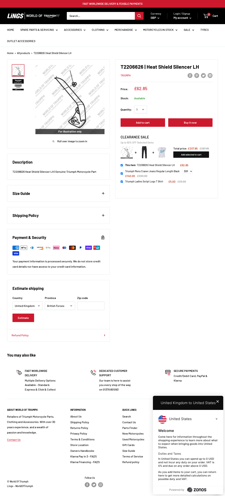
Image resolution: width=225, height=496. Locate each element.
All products (23, 53)
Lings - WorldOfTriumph (20, 486)
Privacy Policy (78, 433)
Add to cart (143, 122)
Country (17, 298)
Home (10, 53)
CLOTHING (98, 29)
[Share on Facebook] (190, 75)
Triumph (126, 75)
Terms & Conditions (82, 439)
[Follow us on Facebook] (87, 484)
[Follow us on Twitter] (93, 484)
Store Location (79, 445)
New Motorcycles (133, 433)
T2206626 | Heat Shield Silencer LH (150, 165)
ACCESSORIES (73, 29)
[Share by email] (210, 75)
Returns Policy (79, 427)
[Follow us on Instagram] (100, 484)
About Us (76, 416)
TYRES (204, 29)
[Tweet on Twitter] (203, 75)
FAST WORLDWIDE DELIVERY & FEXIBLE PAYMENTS (113, 3)
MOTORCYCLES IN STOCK (158, 29)
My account (181, 17)
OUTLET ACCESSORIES (21, 41)
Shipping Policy (79, 422)
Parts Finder (129, 427)
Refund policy (130, 462)
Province (50, 298)
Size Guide (128, 450)
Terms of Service (132, 456)
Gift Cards (128, 445)
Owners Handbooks (82, 450)
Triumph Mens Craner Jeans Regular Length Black (152, 171)
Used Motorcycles (133, 439)
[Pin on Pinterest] (196, 75)
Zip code (82, 298)
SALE (187, 29)
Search (126, 416)
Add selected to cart (191, 154)
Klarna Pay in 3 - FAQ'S (83, 456)
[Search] (139, 16)
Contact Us (14, 439)
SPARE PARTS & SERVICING (37, 29)
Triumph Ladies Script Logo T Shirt (144, 181)
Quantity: (126, 109)
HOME (10, 29)
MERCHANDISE (124, 29)
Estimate (23, 317)
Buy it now (190, 122)
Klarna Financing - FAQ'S (85, 462)
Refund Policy (20, 335)
